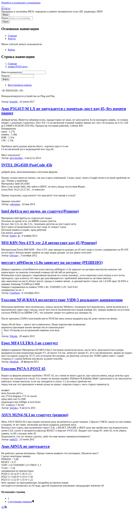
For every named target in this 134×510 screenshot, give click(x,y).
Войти (11, 49)
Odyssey (14, 255)
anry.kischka (16, 158)
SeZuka (14, 407)
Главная (12, 63)
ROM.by (6, 8)
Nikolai (13, 336)
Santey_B (15, 235)
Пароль (5, 75)
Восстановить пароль (20, 85)
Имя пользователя (11, 72)
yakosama (15, 204)
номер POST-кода (17, 66)
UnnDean (15, 292)
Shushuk (14, 361)
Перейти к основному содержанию (21, 2)
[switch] (2, 6)
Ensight (13, 101)
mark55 (13, 439)
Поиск (4, 18)
